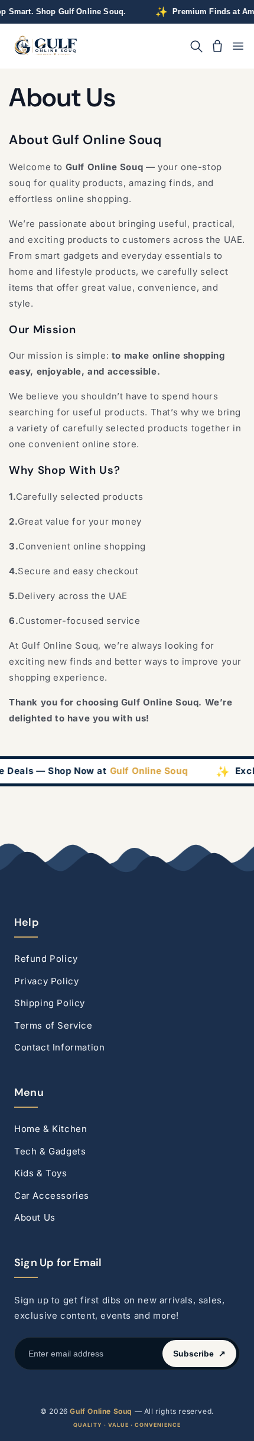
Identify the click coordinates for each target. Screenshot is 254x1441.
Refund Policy (46, 958)
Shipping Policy (49, 1003)
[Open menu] (238, 46)
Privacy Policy (46, 981)
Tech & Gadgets (50, 1151)
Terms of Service (53, 1025)
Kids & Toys (40, 1173)
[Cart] (217, 46)
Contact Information (59, 1047)
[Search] (196, 46)
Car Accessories (51, 1195)
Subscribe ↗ (199, 1353)
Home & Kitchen (50, 1128)
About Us (35, 1217)
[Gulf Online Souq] (45, 46)
